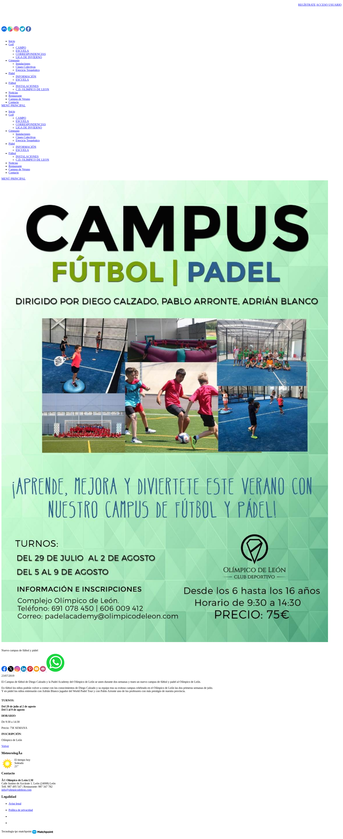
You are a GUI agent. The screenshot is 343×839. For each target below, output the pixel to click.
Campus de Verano (19, 169)
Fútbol (12, 153)
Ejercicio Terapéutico (28, 140)
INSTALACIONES (27, 156)
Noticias (13, 162)
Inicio (12, 111)
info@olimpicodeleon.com (16, 789)
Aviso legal (15, 803)
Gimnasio (14, 130)
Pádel (12, 143)
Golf (11, 114)
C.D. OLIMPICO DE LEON (32, 159)
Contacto (14, 172)
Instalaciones (23, 134)
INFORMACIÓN (26, 146)
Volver (5, 746)
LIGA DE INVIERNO (29, 127)
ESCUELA (22, 121)
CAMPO (21, 117)
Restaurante (15, 166)
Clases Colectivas (26, 137)
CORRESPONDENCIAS (31, 124)
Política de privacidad (21, 810)
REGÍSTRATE (307, 4)
